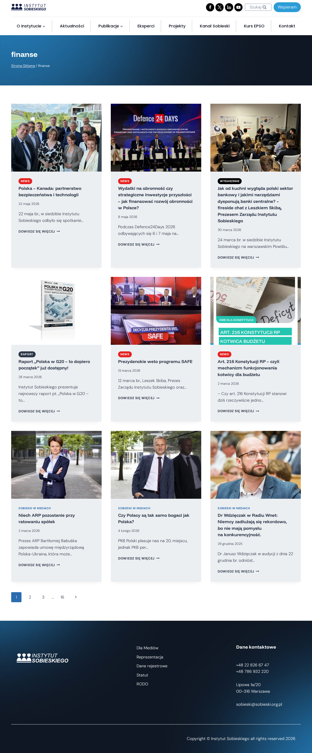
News (25, 181)
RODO (142, 684)
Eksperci (145, 26)
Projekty (177, 26)
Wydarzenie (229, 181)
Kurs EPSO (254, 26)
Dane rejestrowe (152, 666)
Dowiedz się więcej (39, 231)
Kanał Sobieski (215, 26)
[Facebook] (210, 7)
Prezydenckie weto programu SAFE (155, 361)
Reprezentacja (150, 657)
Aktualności (72, 26)
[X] (219, 7)
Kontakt (287, 26)
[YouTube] (238, 7)
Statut (142, 675)
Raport (27, 354)
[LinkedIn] (229, 7)
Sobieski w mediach (35, 508)
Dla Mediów (147, 648)
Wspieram (287, 7)
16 (62, 597)
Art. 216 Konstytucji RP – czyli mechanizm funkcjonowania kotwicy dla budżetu (248, 368)
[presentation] (56, 138)
